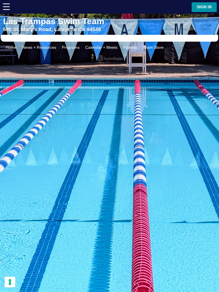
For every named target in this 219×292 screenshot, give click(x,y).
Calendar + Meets (101, 47)
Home (11, 47)
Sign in (204, 7)
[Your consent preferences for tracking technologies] (10, 282)
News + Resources (39, 47)
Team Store (153, 47)
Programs (71, 47)
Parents (130, 47)
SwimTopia (110, 58)
